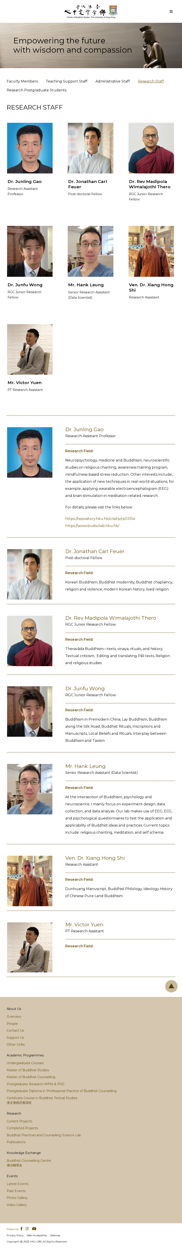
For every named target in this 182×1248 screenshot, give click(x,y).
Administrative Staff (112, 81)
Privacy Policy (15, 1235)
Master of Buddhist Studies (28, 1070)
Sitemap (55, 1235)
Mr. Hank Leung (86, 284)
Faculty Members (22, 81)
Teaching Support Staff (66, 81)
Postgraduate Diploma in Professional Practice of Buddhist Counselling (62, 1091)
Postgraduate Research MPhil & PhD (35, 1084)
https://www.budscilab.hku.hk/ (92, 526)
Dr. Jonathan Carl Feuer (95, 551)
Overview (14, 1017)
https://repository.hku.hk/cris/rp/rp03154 (100, 519)
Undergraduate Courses (25, 1063)
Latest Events (17, 1184)
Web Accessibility (37, 1235)
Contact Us (15, 1031)
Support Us (15, 1038)
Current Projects (19, 1121)
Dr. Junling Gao (25, 181)
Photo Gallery (17, 1198)
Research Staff (151, 81)
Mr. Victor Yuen (25, 382)
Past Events (16, 1191)
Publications (16, 1142)
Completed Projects (22, 1128)
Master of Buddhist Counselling (31, 1077)
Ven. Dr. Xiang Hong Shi (95, 858)
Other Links (16, 1044)
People (12, 1024)
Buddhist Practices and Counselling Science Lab (44, 1135)
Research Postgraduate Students (36, 90)
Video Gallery (17, 1205)
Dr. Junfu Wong (25, 284)
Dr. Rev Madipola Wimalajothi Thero (149, 184)
